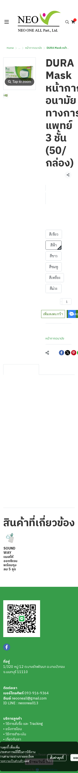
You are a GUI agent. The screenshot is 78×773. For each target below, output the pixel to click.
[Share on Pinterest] (73, 352)
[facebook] (6, 647)
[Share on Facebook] (61, 352)
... (19, 48)
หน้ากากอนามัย (33, 48)
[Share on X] (67, 352)
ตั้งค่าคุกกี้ (57, 758)
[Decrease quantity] (61, 301)
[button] (67, 22)
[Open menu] (6, 22)
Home (10, 48)
